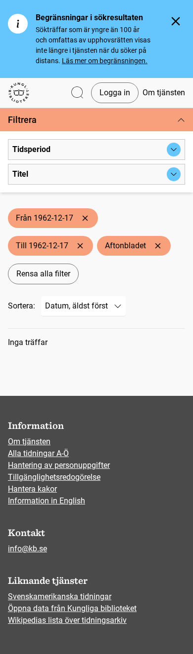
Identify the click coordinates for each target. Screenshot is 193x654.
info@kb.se (27, 548)
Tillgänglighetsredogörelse (54, 477)
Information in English (46, 500)
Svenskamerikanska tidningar (59, 596)
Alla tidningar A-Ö (38, 453)
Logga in (114, 92)
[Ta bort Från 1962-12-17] (85, 218)
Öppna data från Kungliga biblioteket (72, 608)
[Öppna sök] (77, 93)
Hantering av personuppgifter (59, 465)
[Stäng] (175, 21)
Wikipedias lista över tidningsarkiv (67, 620)
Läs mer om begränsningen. (104, 61)
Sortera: (21, 305)
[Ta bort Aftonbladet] (158, 246)
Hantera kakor (32, 489)
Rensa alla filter (43, 273)
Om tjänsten (164, 92)
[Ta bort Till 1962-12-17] (80, 246)
